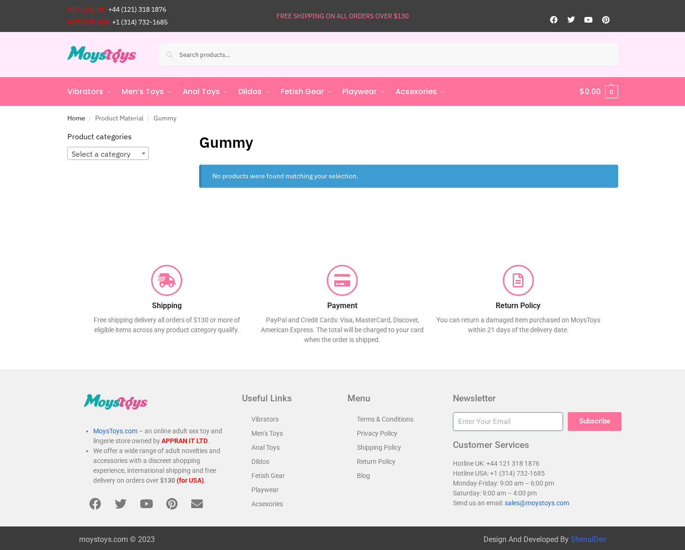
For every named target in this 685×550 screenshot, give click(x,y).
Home (76, 118)
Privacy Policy (377, 433)
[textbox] (108, 153)
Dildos (260, 461)
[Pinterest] (605, 19)
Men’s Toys (267, 433)
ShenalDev (588, 539)
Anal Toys (265, 447)
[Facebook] (553, 19)
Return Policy (376, 461)
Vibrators (265, 419)
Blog (363, 475)
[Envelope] (197, 503)
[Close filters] (163, 137)
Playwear (265, 490)
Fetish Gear (268, 475)
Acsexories (267, 504)
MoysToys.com (115, 431)
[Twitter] (571, 19)
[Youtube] (588, 19)
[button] (599, 92)
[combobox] (108, 153)
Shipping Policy (379, 447)
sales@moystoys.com (537, 503)
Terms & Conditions (385, 419)
